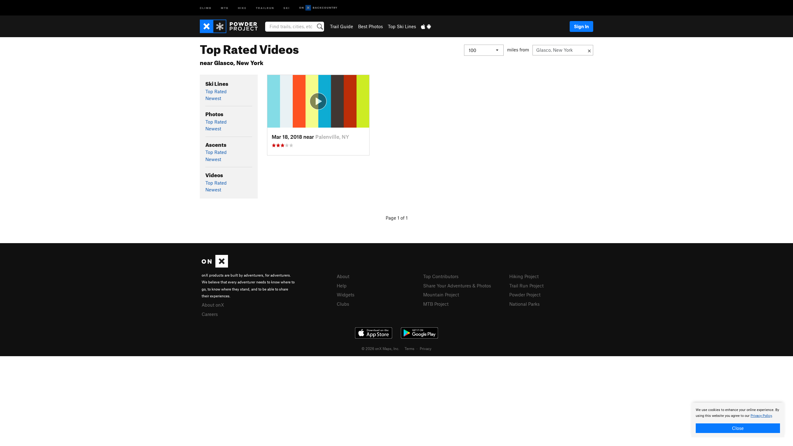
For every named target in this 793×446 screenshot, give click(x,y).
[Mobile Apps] (426, 26)
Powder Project (525, 294)
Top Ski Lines (402, 26)
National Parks (524, 304)
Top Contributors (440, 276)
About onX (213, 305)
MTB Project (436, 304)
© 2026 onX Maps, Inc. (380, 348)
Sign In (581, 26)
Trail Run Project (526, 285)
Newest (213, 98)
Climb (206, 8)
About (343, 276)
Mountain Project (441, 294)
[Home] (232, 26)
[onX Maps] (215, 266)
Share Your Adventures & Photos (457, 285)
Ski (286, 8)
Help (342, 285)
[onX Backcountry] (318, 8)
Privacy (426, 348)
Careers (210, 314)
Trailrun (265, 8)
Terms (409, 348)
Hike (242, 8)
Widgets (345, 294)
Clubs (343, 304)
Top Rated (216, 91)
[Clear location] (589, 50)
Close (738, 428)
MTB (225, 8)
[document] (738, 420)
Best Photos (370, 26)
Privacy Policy (761, 416)
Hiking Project (524, 276)
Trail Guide (341, 26)
